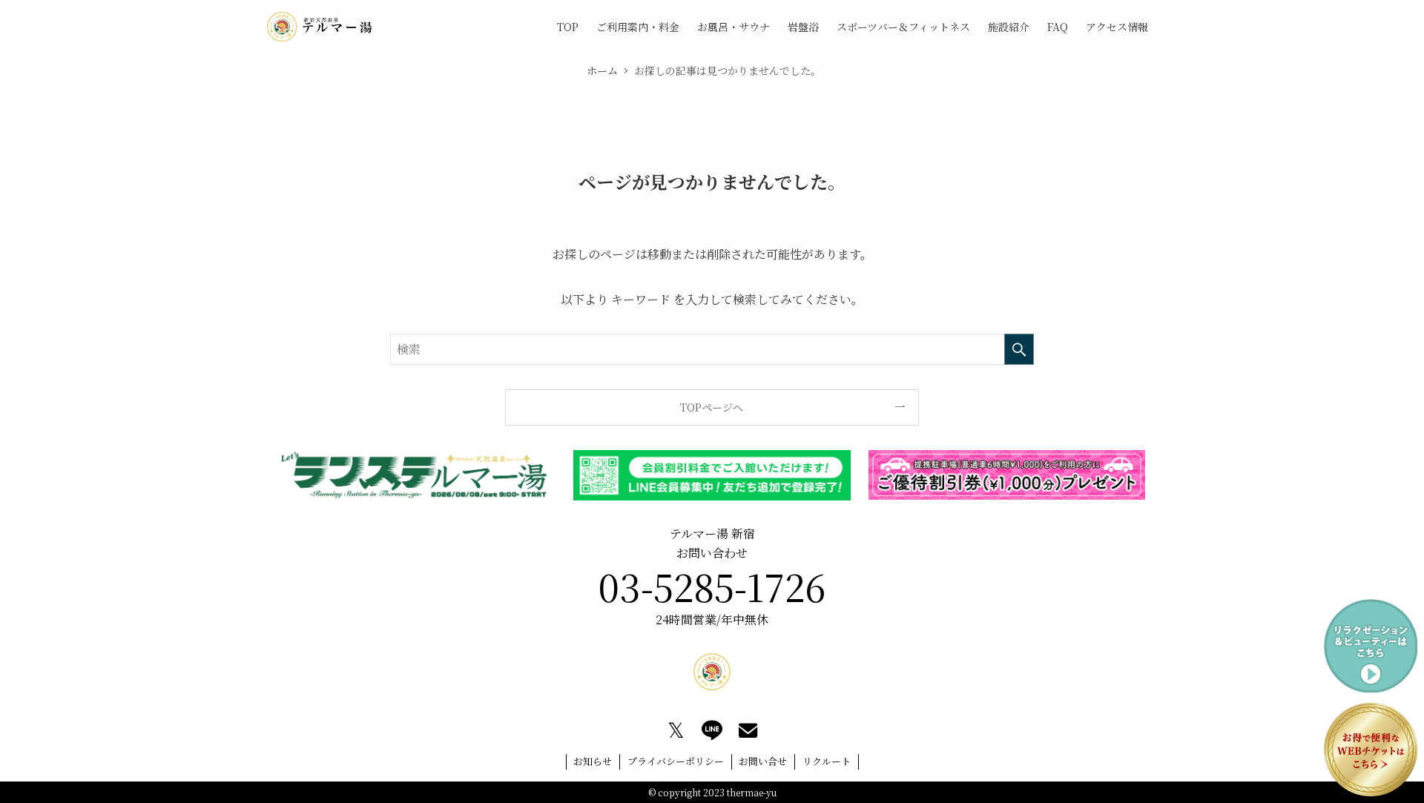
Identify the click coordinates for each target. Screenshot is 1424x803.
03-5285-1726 (712, 585)
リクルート (826, 761)
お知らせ (592, 761)
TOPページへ (711, 407)
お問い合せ (763, 761)
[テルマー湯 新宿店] (319, 27)
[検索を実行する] (1019, 349)
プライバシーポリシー (675, 761)
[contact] (748, 730)
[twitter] (676, 730)
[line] (712, 730)
